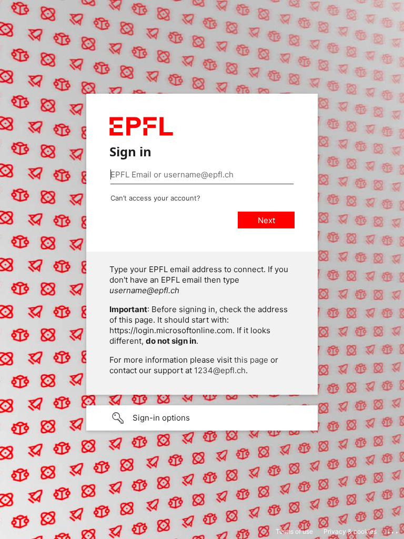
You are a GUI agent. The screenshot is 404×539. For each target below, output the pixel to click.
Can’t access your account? (155, 198)
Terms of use (294, 531)
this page (251, 360)
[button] (202, 418)
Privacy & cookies (350, 531)
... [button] (393, 530)
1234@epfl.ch (220, 370)
